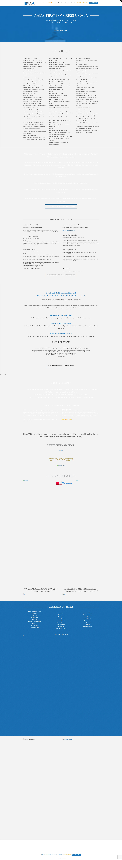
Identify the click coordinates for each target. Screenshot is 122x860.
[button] (121, 1)
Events (55, 854)
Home (42, 854)
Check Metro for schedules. (67, 419)
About (49, 854)
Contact (60, 854)
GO (52, 854)
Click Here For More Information (69, 230)
